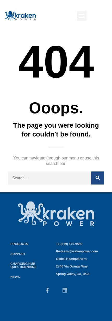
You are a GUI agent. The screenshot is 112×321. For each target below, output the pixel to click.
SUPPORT (18, 254)
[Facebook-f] (47, 290)
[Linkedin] (65, 290)
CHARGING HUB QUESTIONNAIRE (23, 265)
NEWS (15, 277)
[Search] (97, 178)
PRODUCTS (19, 244)
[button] (82, 16)
